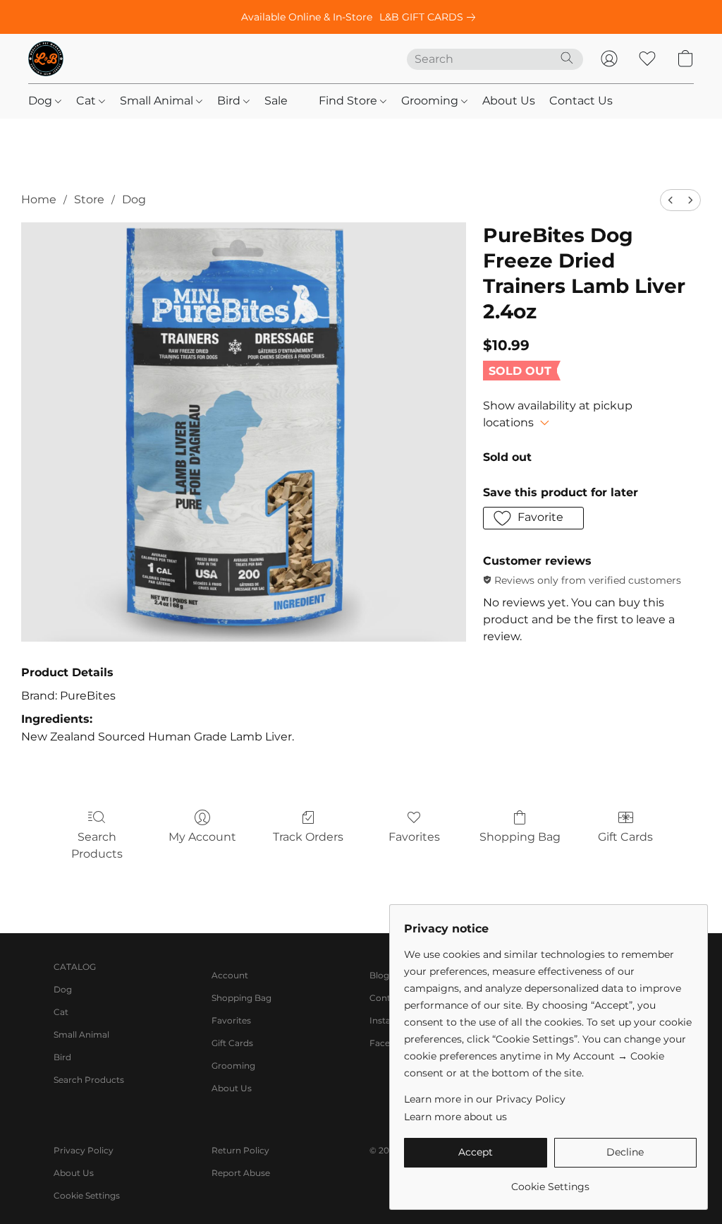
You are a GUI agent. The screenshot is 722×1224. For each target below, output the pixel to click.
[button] (45, 58)
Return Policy (240, 1150)
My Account (202, 837)
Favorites (414, 837)
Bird (230, 100)
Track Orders (308, 837)
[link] (430, 16)
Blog (379, 975)
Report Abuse (241, 1173)
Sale (276, 100)
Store (89, 199)
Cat (87, 100)
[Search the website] (566, 58)
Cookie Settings (87, 1195)
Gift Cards (625, 837)
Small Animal (158, 100)
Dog (41, 100)
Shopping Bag (520, 837)
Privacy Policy (84, 1150)
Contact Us (581, 100)
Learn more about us (455, 1116)
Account (230, 975)
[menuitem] (670, 200)
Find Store (349, 100)
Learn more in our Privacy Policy (484, 1099)
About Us (508, 100)
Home (38, 199)
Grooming (431, 100)
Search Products (97, 845)
